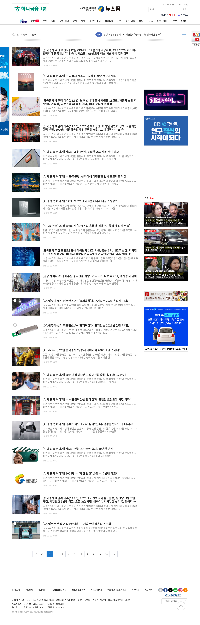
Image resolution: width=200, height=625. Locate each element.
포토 (45, 21)
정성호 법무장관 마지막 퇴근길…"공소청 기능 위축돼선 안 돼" (132, 33)
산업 (119, 21)
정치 (53, 21)
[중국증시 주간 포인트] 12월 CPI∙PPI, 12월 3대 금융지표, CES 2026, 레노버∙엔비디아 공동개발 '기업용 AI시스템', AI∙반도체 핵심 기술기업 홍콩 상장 (89, 51)
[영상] (26, 282)
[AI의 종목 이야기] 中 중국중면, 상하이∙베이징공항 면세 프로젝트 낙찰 (84, 176)
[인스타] (180, 590)
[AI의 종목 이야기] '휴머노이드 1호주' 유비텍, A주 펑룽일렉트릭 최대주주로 (88, 424)
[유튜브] (160, 590)
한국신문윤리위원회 (173, 595)
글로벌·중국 (95, 21)
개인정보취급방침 (58, 589)
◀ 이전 (42, 554)
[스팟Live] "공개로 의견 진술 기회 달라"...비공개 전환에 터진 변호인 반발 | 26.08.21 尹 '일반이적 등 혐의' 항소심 (164, 221)
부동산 (142, 21)
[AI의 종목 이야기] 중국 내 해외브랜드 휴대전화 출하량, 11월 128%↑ (85, 374)
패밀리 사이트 (170, 601)
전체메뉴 (15, 21)
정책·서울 (64, 21)
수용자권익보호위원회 (116, 589)
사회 (83, 21)
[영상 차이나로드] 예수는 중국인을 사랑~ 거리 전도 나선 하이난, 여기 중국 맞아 (90, 276)
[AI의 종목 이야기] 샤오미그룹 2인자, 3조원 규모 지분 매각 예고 (81, 151)
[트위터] (170, 590)
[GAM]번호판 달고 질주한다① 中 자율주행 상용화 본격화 (77, 523)
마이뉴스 (183, 14)
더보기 (184, 34)
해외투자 (109, 21)
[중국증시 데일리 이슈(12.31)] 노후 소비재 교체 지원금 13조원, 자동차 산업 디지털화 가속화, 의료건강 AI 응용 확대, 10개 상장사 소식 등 (90, 102)
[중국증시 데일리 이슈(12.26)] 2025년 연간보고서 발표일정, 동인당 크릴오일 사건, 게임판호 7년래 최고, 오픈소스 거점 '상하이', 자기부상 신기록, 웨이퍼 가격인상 (89, 499)
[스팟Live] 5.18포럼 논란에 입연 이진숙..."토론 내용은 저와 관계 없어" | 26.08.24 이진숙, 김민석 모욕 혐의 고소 (163, 275)
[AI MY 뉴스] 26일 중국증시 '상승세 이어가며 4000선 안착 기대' (81, 350)
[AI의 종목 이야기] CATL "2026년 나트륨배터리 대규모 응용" (80, 201)
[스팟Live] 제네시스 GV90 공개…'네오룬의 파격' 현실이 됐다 (165, 248)
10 (106, 554)
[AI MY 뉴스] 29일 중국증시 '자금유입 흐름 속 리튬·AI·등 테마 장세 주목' (86, 225)
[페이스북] (165, 590)
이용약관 (135, 589)
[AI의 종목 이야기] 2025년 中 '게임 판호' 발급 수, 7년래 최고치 (80, 473)
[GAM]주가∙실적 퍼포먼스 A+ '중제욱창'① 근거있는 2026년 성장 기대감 (86, 300)
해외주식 (168, 14)
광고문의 (148, 589)
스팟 (149, 198)
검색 (185, 9)
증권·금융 (130, 21)
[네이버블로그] (175, 590)
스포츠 (174, 21)
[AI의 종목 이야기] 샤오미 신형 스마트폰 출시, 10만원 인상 (78, 448)
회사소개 (16, 589)
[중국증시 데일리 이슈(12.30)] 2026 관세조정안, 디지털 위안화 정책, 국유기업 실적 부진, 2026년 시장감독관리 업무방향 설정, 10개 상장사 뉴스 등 (90, 128)
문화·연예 (162, 21)
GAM (183, 21)
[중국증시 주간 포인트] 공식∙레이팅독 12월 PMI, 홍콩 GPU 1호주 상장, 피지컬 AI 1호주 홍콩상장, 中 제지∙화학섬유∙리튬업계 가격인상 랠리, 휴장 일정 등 (90, 252)
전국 (151, 21)
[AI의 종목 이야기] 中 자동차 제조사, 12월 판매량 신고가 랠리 (79, 76)
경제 (75, 21)
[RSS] (185, 590)
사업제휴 (42, 589)
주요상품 (29, 589)
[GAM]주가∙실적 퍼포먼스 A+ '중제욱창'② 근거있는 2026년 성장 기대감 (86, 325)
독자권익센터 (96, 589)
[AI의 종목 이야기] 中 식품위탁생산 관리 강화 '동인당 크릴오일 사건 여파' (87, 399)
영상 (33, 21)
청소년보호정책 (78, 589)
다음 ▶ (114, 554)
